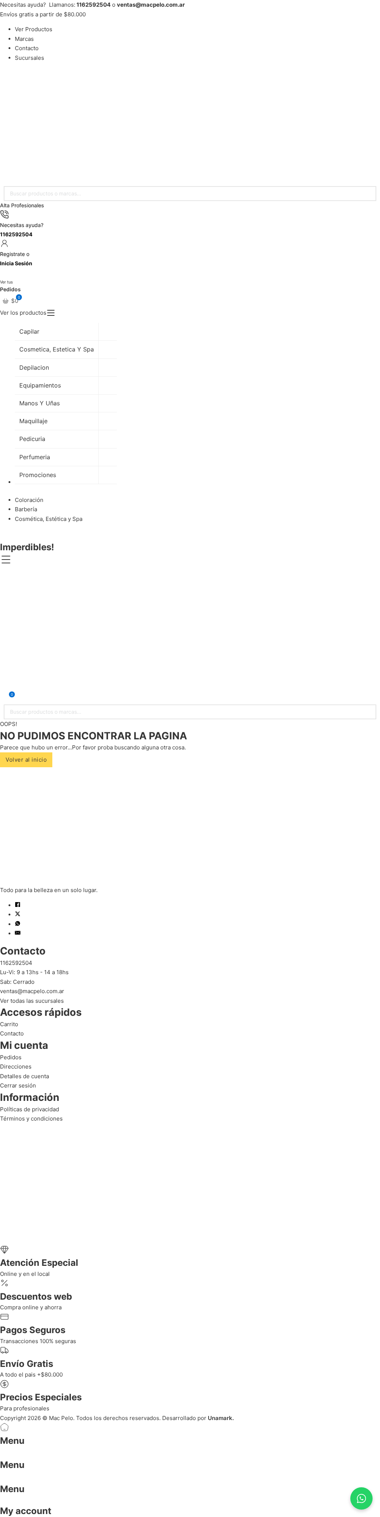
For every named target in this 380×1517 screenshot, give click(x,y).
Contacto (27, 48)
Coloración (29, 499)
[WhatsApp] (17, 924)
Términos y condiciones (31, 1118)
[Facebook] (17, 905)
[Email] (17, 933)
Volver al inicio (26, 759)
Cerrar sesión (18, 1085)
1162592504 (16, 962)
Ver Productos (33, 29)
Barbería (26, 509)
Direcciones (16, 1066)
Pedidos (11, 1057)
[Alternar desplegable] (50, 312)
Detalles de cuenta (24, 1076)
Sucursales (29, 57)
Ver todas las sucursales (32, 1000)
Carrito (9, 1024)
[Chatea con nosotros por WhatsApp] (361, 1498)
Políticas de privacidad (29, 1109)
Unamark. (221, 1418)
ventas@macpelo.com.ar (32, 991)
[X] (17, 914)
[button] (10, 301)
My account (25, 1510)
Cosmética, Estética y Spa (48, 518)
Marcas (24, 38)
